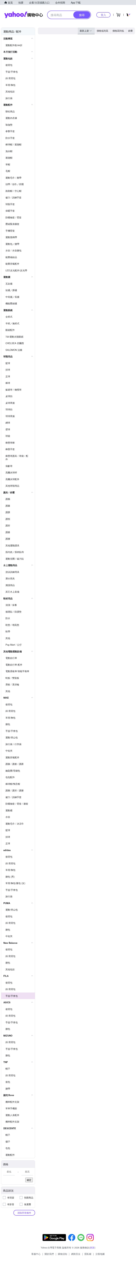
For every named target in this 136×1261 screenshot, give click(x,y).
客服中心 (36, 1254)
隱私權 (87, 1254)
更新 (92, 1247)
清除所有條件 (24, 1212)
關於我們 (49, 1254)
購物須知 (62, 1254)
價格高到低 (118, 30)
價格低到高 (102, 30)
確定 (29, 1180)
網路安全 (75, 1254)
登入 (103, 15)
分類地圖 (100, 1254)
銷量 (130, 30)
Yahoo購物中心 (23, 15)
